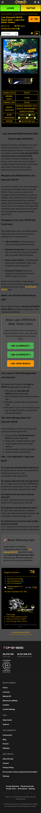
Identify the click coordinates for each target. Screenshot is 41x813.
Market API (7, 696)
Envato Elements (12, 786)
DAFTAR (30, 8)
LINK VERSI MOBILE (20, 363)
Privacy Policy (8, 767)
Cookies (6, 705)
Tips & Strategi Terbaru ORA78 (16, 621)
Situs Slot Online (20, 14)
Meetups (6, 748)
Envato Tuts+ (11, 789)
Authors (6, 724)
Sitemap (6, 776)
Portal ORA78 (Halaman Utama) (16, 617)
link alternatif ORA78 (17, 550)
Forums (6, 744)
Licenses (6, 692)
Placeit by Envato (27, 786)
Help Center (7, 720)
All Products (22, 789)
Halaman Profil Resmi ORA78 (16, 619)
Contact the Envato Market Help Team (20, 634)
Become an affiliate (10, 701)
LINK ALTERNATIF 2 (20, 354)
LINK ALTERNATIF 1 (20, 345)
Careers (6, 763)
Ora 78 (6, 26)
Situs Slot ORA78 (6, 14)
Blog (4, 739)
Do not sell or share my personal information (20, 772)
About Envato (8, 759)
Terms (5, 688)
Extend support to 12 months (22, 587)
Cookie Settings (9, 709)
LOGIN (10, 8)
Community (7, 735)
